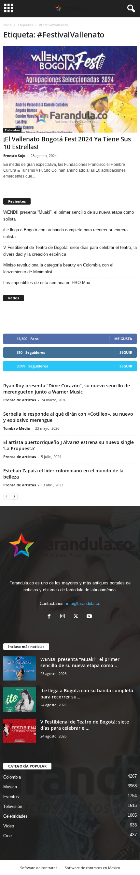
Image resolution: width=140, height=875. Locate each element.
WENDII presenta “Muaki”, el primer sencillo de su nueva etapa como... (79, 662)
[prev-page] (6, 496)
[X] (77, 616)
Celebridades (15, 816)
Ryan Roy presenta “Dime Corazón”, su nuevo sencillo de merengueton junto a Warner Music (66, 388)
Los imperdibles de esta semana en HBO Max (46, 282)
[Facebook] (50, 616)
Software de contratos (38, 867)
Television (12, 806)
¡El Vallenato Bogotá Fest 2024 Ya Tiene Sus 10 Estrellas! (67, 143)
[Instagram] (64, 616)
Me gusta (123, 338)
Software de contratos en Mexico (92, 867)
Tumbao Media (16, 428)
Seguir (125, 352)
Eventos (11, 796)
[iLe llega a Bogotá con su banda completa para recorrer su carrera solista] (19, 699)
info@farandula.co (83, 603)
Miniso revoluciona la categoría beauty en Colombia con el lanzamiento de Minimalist (58, 268)
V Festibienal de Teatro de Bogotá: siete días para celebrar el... (84, 725)
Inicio (7, 24)
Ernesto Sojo (14, 155)
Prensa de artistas (19, 399)
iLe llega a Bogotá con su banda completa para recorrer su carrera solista (65, 233)
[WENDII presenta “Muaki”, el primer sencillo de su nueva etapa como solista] (19, 668)
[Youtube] (90, 616)
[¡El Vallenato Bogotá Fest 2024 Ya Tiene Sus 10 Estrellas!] (70, 89)
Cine (7, 835)
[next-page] (14, 496)
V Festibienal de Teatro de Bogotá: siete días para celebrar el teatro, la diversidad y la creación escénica (70, 251)
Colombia (12, 130)
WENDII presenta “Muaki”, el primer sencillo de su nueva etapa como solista (68, 216)
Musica (10, 786)
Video (8, 826)
